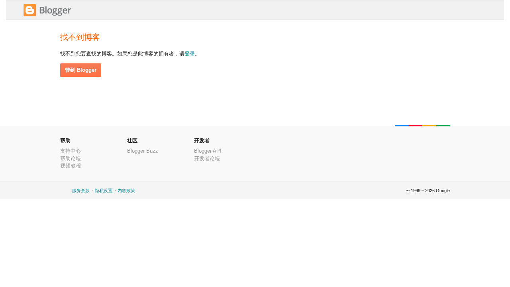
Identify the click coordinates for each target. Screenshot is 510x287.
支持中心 (70, 151)
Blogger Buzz (142, 151)
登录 (189, 54)
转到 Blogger (80, 70)
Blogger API (208, 151)
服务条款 (81, 190)
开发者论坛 (207, 158)
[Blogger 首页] (47, 15)
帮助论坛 (70, 158)
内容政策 (126, 190)
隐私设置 (103, 190)
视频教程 (70, 166)
